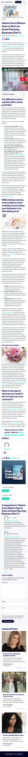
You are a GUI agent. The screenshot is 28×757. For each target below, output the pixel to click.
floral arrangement (19, 154)
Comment (5, 582)
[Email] (5, 453)
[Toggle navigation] (24, 2)
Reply (5, 531)
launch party (11, 254)
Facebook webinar (15, 423)
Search (6, 490)
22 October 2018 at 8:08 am (12, 537)
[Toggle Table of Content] (23, 94)
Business (4, 17)
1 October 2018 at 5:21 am (11, 521)
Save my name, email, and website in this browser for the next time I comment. (13, 617)
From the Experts (12, 17)
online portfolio (9, 196)
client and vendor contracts (15, 409)
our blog (4, 426)
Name (4, 601)
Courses (18, 2)
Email (4, 608)
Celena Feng (18, 35)
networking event (6, 312)
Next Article (14, 458)
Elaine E (11, 517)
